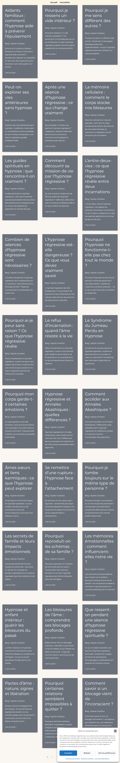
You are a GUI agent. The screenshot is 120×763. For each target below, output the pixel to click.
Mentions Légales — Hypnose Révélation (95, 758)
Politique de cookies (73, 758)
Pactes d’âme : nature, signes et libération (19, 688)
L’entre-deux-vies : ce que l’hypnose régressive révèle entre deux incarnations (98, 176)
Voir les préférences (106, 753)
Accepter (68, 753)
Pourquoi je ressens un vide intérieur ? (60, 15)
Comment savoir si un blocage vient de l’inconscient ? (99, 693)
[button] (115, 731)
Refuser (87, 753)
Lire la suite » (10, 72)
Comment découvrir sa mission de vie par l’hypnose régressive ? (59, 171)
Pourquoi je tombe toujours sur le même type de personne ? (99, 478)
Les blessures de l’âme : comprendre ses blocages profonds (58, 620)
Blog (7, 43)
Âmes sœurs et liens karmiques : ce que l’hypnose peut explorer (19, 478)
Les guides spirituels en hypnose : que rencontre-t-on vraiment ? (20, 171)
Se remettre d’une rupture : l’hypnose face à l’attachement (60, 478)
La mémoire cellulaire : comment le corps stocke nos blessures (98, 97)
